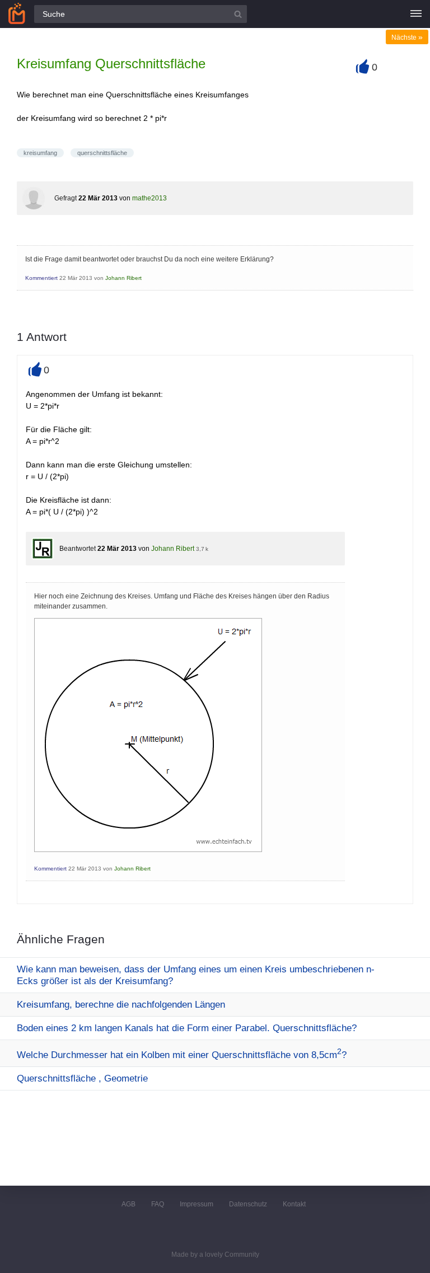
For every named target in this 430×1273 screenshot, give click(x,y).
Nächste (407, 37)
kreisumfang (40, 152)
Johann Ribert (123, 278)
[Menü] (416, 14)
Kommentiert (41, 278)
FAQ (157, 1204)
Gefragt (65, 198)
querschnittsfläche (102, 152)
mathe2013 (149, 198)
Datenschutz (248, 1204)
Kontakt (294, 1204)
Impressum (196, 1204)
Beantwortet (77, 549)
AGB (128, 1204)
